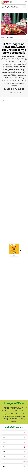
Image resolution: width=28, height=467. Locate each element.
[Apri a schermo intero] (3, 100)
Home (2, 37)
